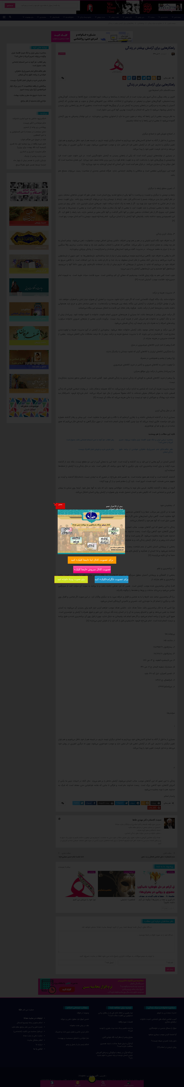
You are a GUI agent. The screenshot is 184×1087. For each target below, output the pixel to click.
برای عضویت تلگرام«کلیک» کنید (111, 579)
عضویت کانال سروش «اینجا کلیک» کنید (92, 569)
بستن (60, 504)
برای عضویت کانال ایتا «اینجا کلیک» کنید (92, 559)
